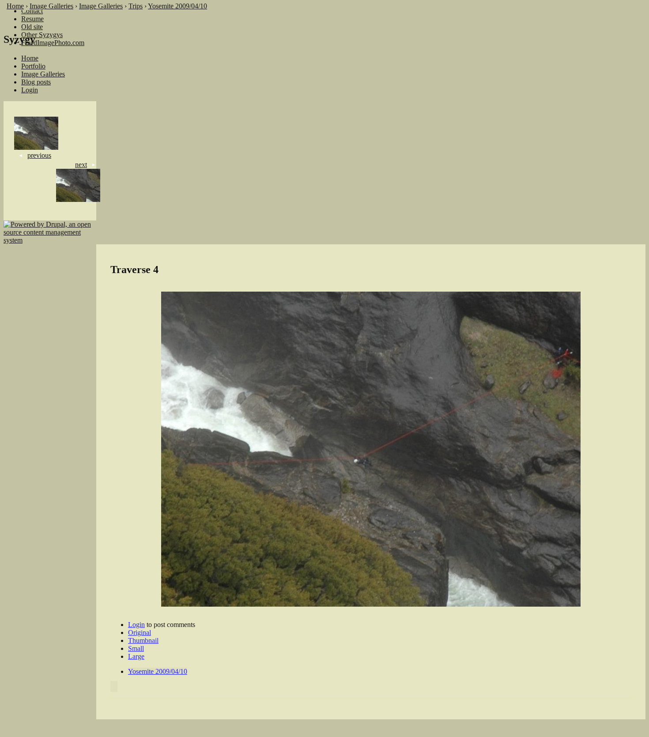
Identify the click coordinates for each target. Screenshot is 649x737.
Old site (32, 26)
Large (136, 656)
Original (139, 632)
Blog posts (36, 82)
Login (29, 90)
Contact (32, 11)
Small (136, 648)
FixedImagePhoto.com (52, 42)
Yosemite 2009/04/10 (177, 6)
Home (15, 6)
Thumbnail (143, 640)
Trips (135, 6)
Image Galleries (51, 6)
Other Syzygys (42, 34)
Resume (32, 19)
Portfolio (33, 66)
